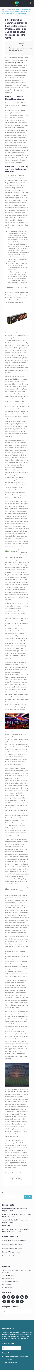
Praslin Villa (8, 1287)
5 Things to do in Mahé (15, 1244)
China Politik (6, 1225)
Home (3, 9)
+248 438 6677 (9, 1275)
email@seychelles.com (12, 1281)
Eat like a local (12, 1256)
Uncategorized (11, 9)
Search (4, 1193)
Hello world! (23, 1240)
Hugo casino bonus (19, 62)
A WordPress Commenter (10, 1240)
